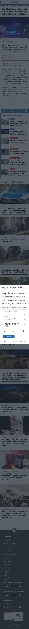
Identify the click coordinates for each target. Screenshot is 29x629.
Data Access (14, 341)
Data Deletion (7, 341)
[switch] (24, 314)
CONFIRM (8, 336)
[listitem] (14, 311)
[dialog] (14, 314)
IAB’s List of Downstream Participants (16, 307)
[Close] (26, 288)
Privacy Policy (22, 341)
